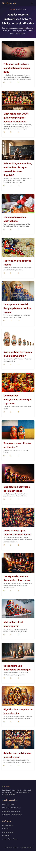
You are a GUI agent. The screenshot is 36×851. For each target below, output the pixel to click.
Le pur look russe (8, 804)
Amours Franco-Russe (9, 839)
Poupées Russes (7, 825)
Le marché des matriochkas (11, 808)
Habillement (6, 835)
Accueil (12, 9)
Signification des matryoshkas (12, 814)
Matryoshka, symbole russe (11, 811)
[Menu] (32, 3)
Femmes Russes (7, 832)
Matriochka (6, 829)
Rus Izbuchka (9, 3)
